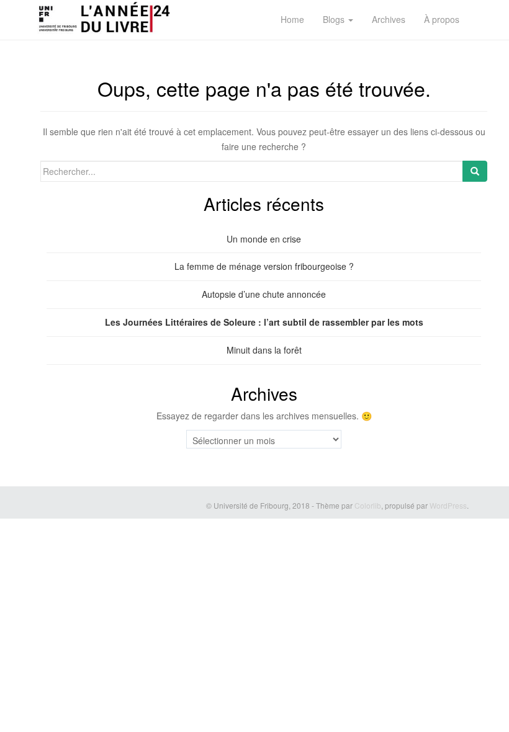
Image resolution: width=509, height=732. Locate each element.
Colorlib (367, 505)
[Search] (474, 171)
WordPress (448, 505)
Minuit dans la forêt (264, 350)
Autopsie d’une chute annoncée (264, 294)
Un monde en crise (264, 239)
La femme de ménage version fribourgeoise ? (264, 266)
